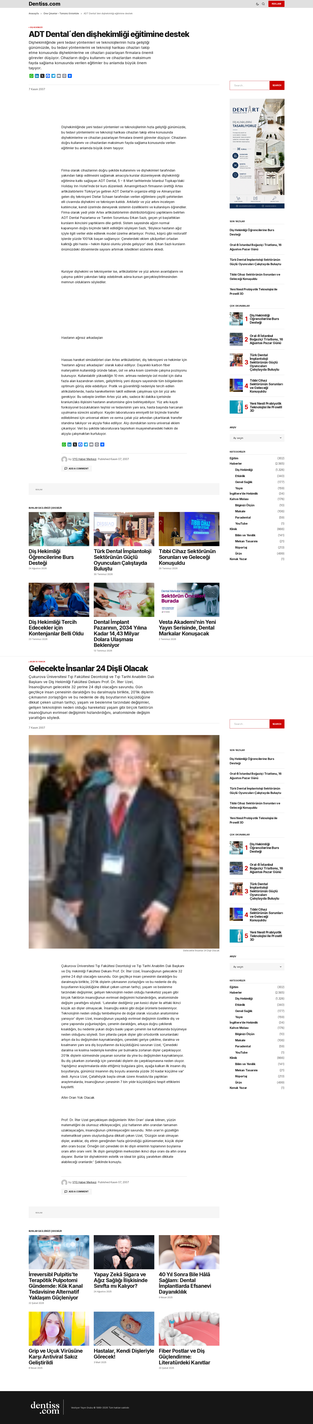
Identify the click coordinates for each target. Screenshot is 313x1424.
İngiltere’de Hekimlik (244, 493)
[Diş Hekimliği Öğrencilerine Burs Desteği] (59, 529)
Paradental (243, 517)
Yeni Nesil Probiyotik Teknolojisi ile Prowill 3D (266, 407)
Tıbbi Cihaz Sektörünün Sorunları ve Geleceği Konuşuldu (266, 386)
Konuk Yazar (238, 559)
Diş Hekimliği (36, 27)
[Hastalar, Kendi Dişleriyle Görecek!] (124, 1329)
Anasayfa (34, 13)
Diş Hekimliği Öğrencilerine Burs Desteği (264, 319)
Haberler (236, 463)
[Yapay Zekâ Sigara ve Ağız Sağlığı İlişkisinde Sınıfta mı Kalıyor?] (124, 1252)
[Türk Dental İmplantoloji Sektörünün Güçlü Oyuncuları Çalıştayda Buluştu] (124, 529)
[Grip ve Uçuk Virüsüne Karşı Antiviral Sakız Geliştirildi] (59, 1329)
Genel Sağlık (243, 482)
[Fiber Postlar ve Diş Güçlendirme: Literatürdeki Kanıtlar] (189, 1329)
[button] (257, 4)
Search (277, 85)
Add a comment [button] (79, 468)
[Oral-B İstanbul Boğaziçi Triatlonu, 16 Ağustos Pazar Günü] (236, 339)
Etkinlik (240, 476)
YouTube (241, 523)
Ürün (238, 553)
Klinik (233, 529)
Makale (240, 511)
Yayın (239, 488)
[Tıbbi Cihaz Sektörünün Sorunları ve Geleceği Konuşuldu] (189, 529)
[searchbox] (249, 85)
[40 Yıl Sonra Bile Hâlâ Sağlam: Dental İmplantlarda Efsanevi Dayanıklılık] (189, 1252)
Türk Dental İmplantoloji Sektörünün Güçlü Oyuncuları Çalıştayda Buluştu (264, 362)
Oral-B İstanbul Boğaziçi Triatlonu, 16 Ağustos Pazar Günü (266, 339)
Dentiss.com (44, 4)
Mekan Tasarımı (246, 541)
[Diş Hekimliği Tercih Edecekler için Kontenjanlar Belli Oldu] (59, 600)
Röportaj (241, 547)
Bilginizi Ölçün (245, 505)
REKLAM (276, 3)
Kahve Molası (239, 499)
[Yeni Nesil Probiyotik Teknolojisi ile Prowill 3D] (236, 407)
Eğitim (234, 458)
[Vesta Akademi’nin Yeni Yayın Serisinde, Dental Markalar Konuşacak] (189, 600)
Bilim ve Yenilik (245, 535)
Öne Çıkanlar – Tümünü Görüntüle (61, 13)
